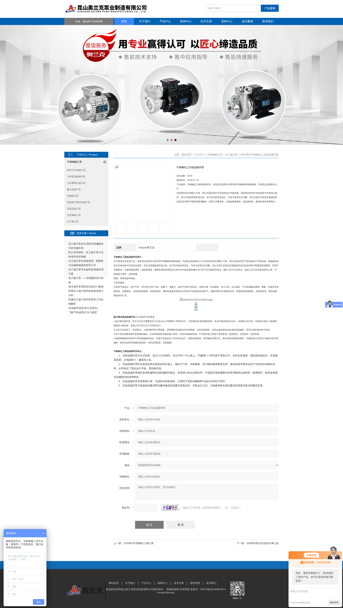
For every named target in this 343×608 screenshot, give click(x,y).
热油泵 (109, 589)
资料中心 (227, 21)
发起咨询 (334, 602)
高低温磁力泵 (74, 208)
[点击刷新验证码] (170, 508)
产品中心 (165, 21)
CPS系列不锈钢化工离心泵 (139, 543)
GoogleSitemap (166, 592)
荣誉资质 (195, 583)
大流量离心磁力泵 (76, 183)
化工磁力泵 (73, 221)
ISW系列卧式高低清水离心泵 (263, 543)
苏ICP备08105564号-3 (213, 589)
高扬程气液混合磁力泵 (78, 202)
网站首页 (187, 154)
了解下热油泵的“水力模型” (83, 312)
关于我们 (144, 21)
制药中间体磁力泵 (76, 170)
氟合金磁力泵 (74, 189)
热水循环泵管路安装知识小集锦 (85, 286)
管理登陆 (185, 589)
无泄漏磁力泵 (74, 215)
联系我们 (268, 21)
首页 (124, 21)
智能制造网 (172, 589)
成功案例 (247, 21)
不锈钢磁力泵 (74, 161)
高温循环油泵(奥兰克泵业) (83, 308)
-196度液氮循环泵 (76, 176)
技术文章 (206, 21)
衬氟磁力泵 (73, 195)
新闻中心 (186, 21)
